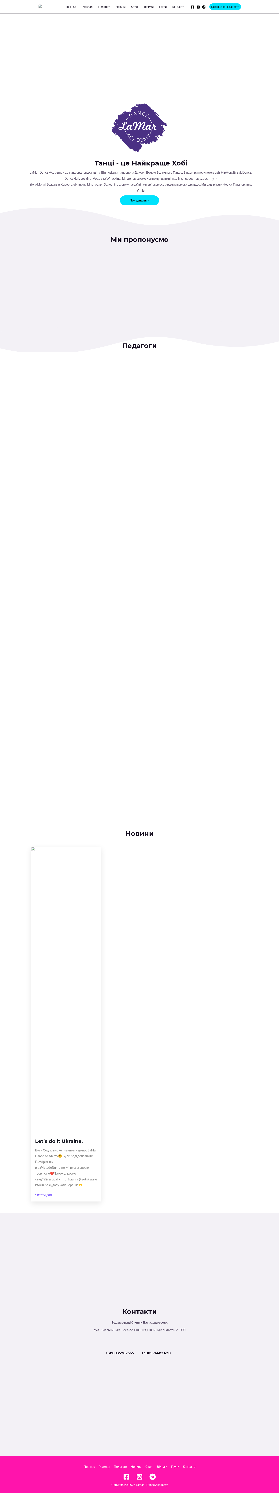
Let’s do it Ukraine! (59, 1141)
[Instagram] (198, 7)
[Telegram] (204, 7)
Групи (163, 6)
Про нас (71, 6)
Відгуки (149, 6)
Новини (120, 6)
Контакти (178, 6)
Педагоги (104, 6)
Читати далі (44, 1195)
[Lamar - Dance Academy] (48, 6)
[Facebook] (192, 7)
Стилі (134, 6)
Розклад (87, 6)
